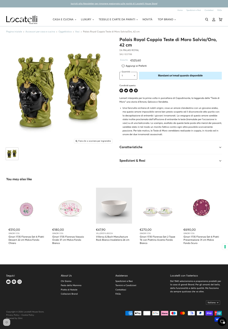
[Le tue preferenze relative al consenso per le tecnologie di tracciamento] (225, 247)
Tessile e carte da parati (117, 19)
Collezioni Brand (69, 294)
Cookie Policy (27, 315)
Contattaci (209, 10)
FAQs (219, 10)
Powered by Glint (14, 318)
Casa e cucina (63, 19)
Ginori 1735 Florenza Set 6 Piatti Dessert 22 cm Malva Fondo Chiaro (26, 240)
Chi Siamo (66, 281)
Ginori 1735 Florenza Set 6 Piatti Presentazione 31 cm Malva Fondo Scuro (201, 240)
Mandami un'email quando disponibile (180, 75)
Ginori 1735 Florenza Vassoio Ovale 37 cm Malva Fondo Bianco (68, 240)
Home (180, 10)
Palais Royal (131, 50)
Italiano (212, 303)
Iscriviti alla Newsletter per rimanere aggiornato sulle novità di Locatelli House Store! (114, 4)
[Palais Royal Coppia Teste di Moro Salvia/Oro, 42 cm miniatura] (12, 154)
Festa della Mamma (71, 285)
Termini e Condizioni (125, 285)
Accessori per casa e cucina (40, 32)
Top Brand (166, 19)
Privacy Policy (12, 315)
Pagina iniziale (14, 32)
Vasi (77, 32)
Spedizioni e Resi (193, 10)
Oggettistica (65, 32)
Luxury (86, 19)
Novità (147, 19)
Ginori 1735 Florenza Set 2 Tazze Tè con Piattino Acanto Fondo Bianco (157, 240)
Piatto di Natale (69, 290)
